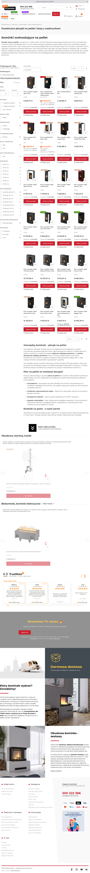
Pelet (4, 117)
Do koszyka (28, 495)
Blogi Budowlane (7, 850)
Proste (5, 125)
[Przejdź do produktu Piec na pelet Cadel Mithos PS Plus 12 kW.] (64, 260)
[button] (87, 1)
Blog (12, 18)
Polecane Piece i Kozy (35, 791)
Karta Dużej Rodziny (34, 830)
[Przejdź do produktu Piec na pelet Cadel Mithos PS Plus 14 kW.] (47, 260)
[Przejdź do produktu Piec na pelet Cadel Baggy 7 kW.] (81, 302)
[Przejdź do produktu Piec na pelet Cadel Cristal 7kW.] (64, 128)
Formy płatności (6, 817)
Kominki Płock (6, 845)
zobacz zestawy (56, 771)
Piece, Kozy (14, 14)
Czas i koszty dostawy (8, 825)
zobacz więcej (47, 504)
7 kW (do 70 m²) (8, 195)
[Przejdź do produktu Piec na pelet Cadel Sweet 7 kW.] (81, 175)
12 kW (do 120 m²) (8, 212)
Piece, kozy (14, 24)
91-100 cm (6, 184)
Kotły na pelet (32, 797)
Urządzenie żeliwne (9, 106)
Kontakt (4, 842)
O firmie (4, 848)
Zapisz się (25, 632)
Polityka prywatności (35, 827)
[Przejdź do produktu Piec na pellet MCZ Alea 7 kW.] (47, 128)
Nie (4, 148)
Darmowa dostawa (44, 14)
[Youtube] (81, 869)
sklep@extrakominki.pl (27, 9)
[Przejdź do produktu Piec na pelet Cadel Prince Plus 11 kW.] (47, 302)
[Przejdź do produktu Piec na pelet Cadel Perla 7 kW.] (64, 175)
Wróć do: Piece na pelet (8, 74)
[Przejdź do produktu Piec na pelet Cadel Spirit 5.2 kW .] (31, 175)
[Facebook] (72, 869)
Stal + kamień (7, 109)
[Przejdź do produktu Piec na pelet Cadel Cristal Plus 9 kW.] (81, 128)
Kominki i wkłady (33, 789)
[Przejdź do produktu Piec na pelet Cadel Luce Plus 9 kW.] (64, 218)
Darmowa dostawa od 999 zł (45, 1)
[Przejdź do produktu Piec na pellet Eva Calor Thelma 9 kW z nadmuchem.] (47, 82)
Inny (4, 237)
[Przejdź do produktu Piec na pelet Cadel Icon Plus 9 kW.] (47, 218)
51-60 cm (5, 171)
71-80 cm (6, 177)
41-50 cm (6, 167)
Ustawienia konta (6, 791)
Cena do (14, 90)
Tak (4, 145)
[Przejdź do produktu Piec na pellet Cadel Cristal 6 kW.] (81, 82)
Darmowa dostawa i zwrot (9, 822)
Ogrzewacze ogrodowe (36, 802)
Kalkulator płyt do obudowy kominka (40, 807)
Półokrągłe (6, 129)
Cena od (2, 90)
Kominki (31, 804)
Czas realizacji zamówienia (9, 827)
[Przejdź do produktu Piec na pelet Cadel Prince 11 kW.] (81, 260)
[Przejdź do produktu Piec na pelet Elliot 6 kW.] (64, 82)
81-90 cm (6, 181)
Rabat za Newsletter (55, 638)
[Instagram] (77, 869)
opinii (23, 576)
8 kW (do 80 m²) (8, 198)
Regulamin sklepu (34, 825)
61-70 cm (6, 174)
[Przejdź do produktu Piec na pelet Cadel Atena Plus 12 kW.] (81, 218)
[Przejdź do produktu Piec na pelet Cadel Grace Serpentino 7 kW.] (64, 302)
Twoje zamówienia (7, 789)
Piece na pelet (22, 24)
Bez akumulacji (7, 223)
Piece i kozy (32, 799)
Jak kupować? (33, 817)
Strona (74, 68)
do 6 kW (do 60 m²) (9, 192)
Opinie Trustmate (7, 853)
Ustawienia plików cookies (37, 822)
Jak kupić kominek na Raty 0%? (11, 819)
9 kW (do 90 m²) (8, 202)
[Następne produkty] (82, 339)
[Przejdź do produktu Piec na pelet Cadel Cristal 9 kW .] (47, 175)
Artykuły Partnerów (7, 855)
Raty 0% (56, 14)
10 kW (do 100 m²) (8, 205)
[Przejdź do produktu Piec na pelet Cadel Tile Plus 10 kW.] (31, 260)
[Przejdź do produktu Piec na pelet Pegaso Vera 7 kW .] (31, 82)
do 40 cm (6, 164)
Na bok (5, 137)
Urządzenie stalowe (9, 103)
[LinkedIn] (86, 869)
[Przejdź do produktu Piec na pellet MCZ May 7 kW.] (31, 128)
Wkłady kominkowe (28, 14)
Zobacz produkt (31, 111)
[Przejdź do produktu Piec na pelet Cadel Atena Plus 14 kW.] (31, 302)
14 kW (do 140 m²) (8, 215)
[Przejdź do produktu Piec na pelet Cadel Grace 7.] (31, 218)
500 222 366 (26, 6)
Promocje (4, 18)
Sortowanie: (27, 66)
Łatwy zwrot (5, 830)
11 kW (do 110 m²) (8, 208)
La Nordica (6, 231)
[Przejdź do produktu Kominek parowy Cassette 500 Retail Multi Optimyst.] (28, 533)
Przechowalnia (6, 794)
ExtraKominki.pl (5, 24)
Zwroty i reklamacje (34, 833)
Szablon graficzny (10, 870)
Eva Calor (6, 234)
